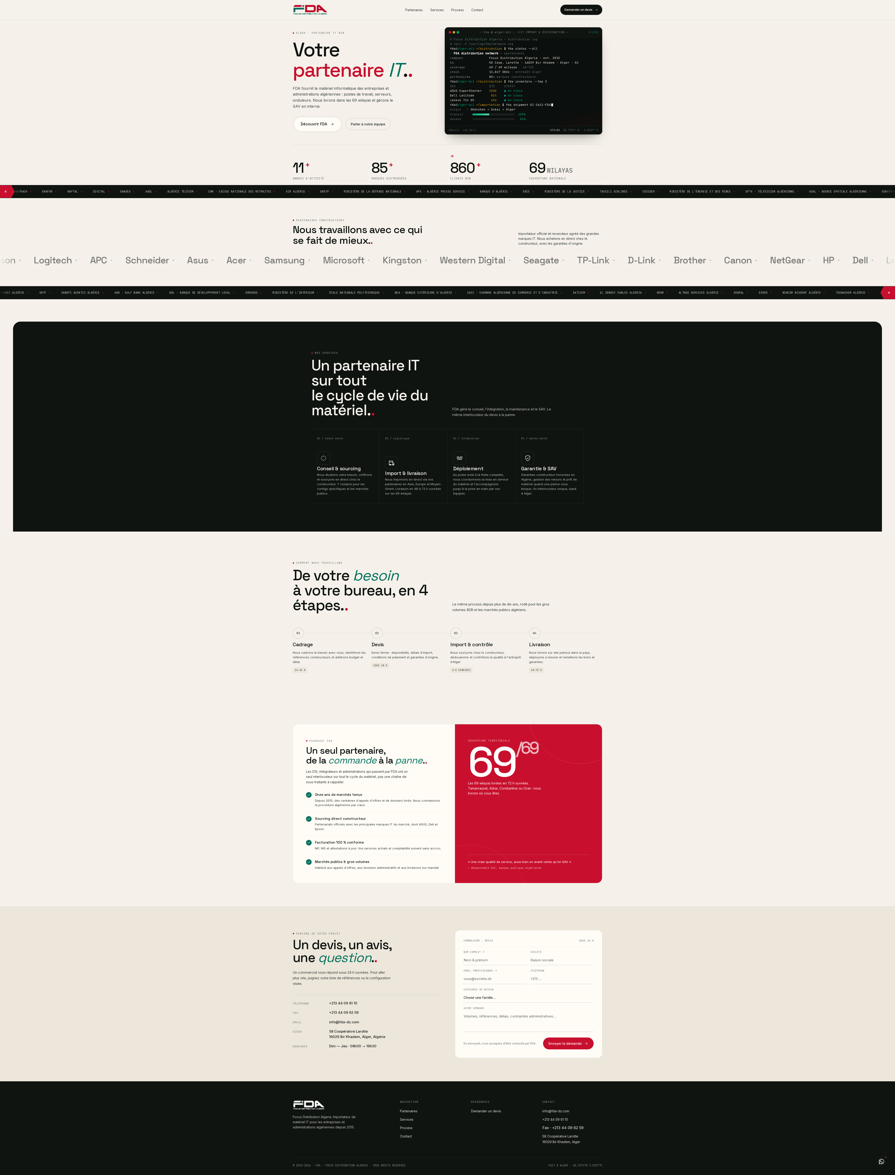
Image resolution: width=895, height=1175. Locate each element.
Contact (477, 10)
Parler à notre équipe (368, 124)
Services (437, 10)
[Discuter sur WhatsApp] (881, 1161)
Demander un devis (578, 9)
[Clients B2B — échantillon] (6, 191)
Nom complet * (474, 952)
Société (536, 952)
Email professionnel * (480, 970)
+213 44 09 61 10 (343, 1003)
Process (457, 10)
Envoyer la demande (565, 1043)
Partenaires (414, 10)
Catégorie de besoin (479, 989)
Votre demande (474, 1008)
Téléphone (537, 970)
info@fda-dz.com (344, 1022)
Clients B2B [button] (460, 178)
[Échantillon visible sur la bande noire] (453, 155)
